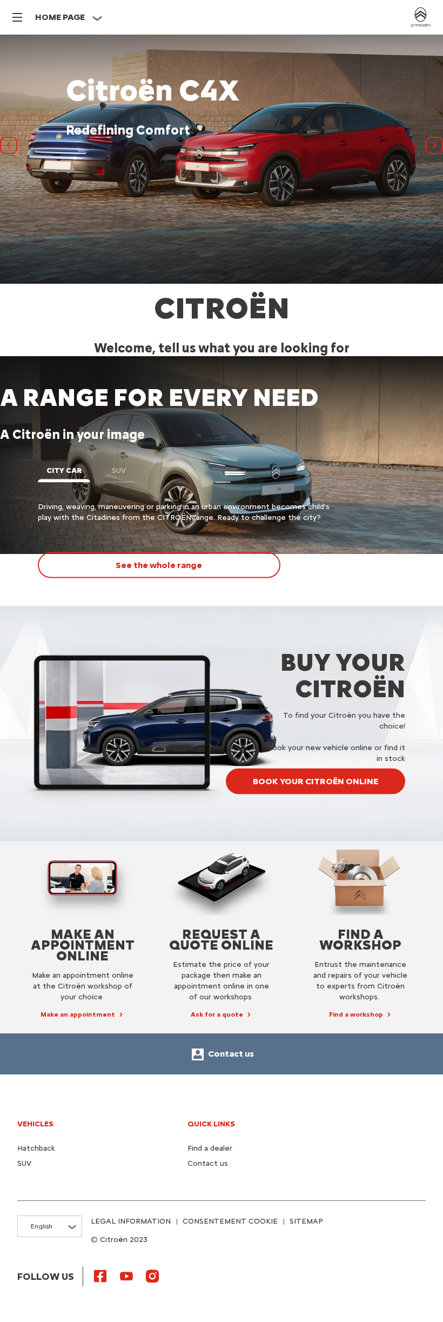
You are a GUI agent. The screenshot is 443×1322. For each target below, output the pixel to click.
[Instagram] (152, 1275)
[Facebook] (100, 1275)
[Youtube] (126, 1275)
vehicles (35, 1124)
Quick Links (211, 1124)
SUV (24, 1163)
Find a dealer (209, 1148)
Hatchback (36, 1148)
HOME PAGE (60, 17)
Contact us (207, 1163)
